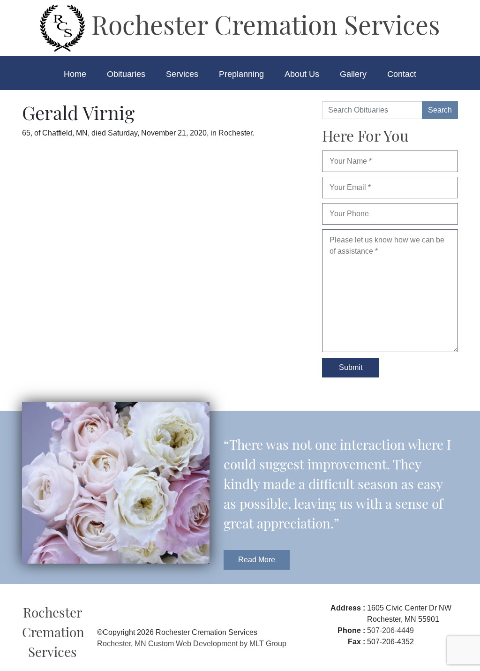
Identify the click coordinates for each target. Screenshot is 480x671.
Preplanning (241, 74)
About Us (302, 74)
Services (182, 74)
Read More (256, 560)
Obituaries (126, 74)
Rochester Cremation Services (262, 24)
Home (75, 74)
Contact (401, 74)
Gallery (353, 74)
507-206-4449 (390, 630)
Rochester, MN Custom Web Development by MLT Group (191, 644)
